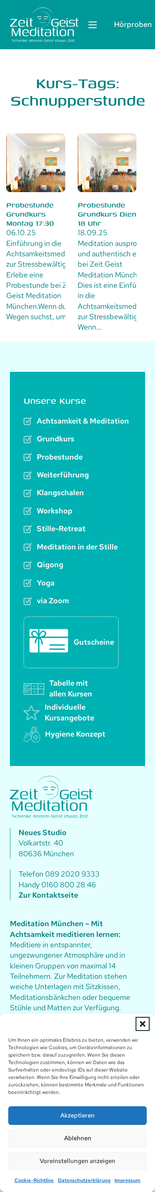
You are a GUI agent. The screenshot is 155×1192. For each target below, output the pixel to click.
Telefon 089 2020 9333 (59, 874)
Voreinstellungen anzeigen (77, 1161)
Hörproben (129, 24)
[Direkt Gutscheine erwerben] (48, 642)
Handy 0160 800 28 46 (57, 885)
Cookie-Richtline (34, 1180)
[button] (142, 1024)
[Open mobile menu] (92, 25)
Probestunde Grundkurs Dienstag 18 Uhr (115, 214)
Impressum (127, 1180)
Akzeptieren (77, 1115)
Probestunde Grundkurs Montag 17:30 (30, 214)
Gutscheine (94, 642)
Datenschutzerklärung (84, 1180)
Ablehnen (77, 1138)
